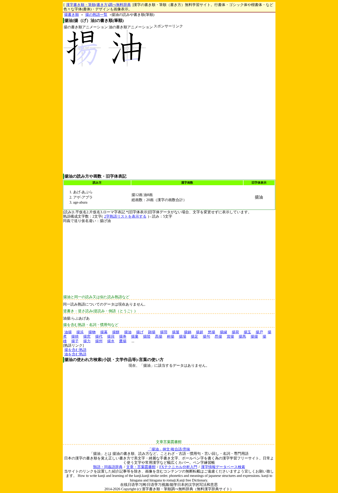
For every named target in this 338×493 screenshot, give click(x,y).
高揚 (158, 336)
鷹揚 (122, 341)
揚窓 (87, 336)
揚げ (139, 332)
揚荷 (235, 332)
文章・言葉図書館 (141, 467)
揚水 (111, 341)
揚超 (199, 332)
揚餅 (116, 332)
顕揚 (151, 332)
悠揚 (211, 332)
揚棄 (134, 336)
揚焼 (75, 336)
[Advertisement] (168, 101)
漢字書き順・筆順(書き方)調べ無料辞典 (98, 5)
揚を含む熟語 (75, 350)
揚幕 (104, 332)
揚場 (182, 336)
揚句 (206, 336)
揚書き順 (71, 15)
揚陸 (146, 336)
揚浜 (80, 332)
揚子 (75, 341)
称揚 (170, 336)
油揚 (68, 332)
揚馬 (242, 336)
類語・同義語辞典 (108, 467)
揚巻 (122, 336)
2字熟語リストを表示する (125, 216)
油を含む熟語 (75, 354)
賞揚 (230, 336)
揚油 (128, 332)
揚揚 (254, 336)
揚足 (194, 336)
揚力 (87, 341)
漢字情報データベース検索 (223, 467)
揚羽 (163, 332)
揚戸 (259, 332)
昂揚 (218, 336)
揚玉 (247, 332)
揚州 (99, 341)
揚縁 (223, 332)
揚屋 (175, 332)
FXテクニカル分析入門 (178, 467)
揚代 (99, 336)
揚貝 (111, 336)
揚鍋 (187, 332)
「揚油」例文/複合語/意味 (169, 449)
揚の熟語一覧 (96, 15)
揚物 (92, 332)
